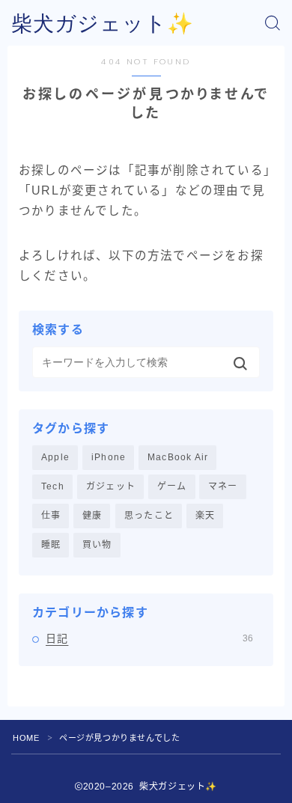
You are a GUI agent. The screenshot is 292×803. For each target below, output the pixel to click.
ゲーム (172, 486)
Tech (52, 486)
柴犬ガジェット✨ (102, 23)
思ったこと (149, 515)
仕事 (51, 515)
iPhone (108, 457)
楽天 (205, 515)
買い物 (97, 545)
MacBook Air (177, 457)
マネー (223, 486)
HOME (26, 737)
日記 (149, 638)
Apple (55, 457)
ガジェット (111, 486)
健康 (92, 515)
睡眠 (51, 545)
